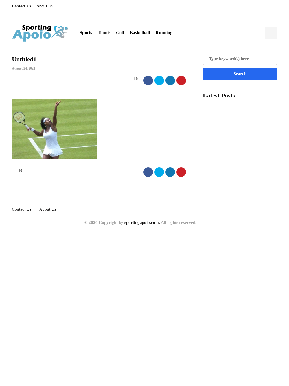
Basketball (140, 32)
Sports (86, 32)
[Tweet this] (159, 80)
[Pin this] (181, 80)
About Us (44, 6)
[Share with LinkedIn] (170, 80)
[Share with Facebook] (148, 80)
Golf (120, 32)
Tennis (104, 32)
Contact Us (21, 6)
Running (164, 32)
